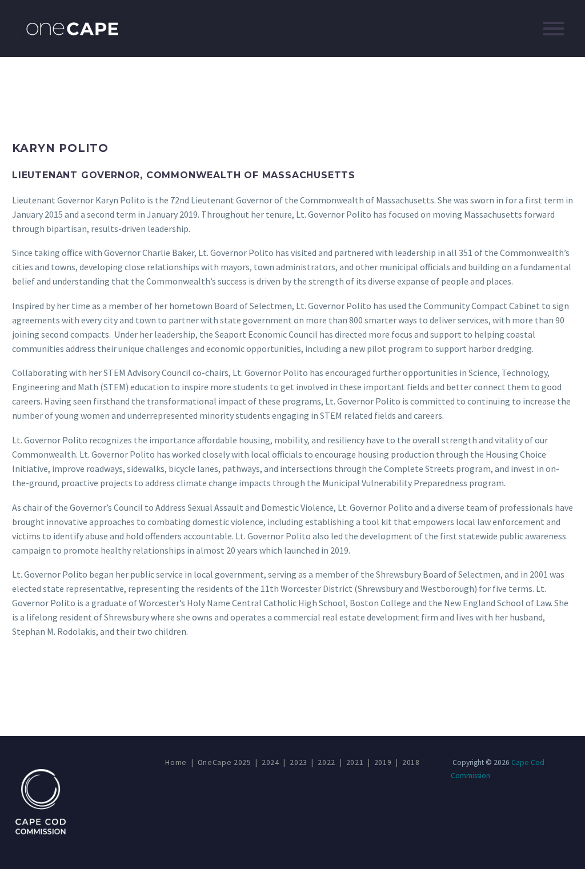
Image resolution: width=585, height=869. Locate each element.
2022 (326, 762)
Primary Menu (553, 28)
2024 (270, 762)
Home (176, 762)
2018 (411, 762)
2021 (355, 762)
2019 (383, 762)
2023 (298, 762)
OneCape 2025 (224, 762)
